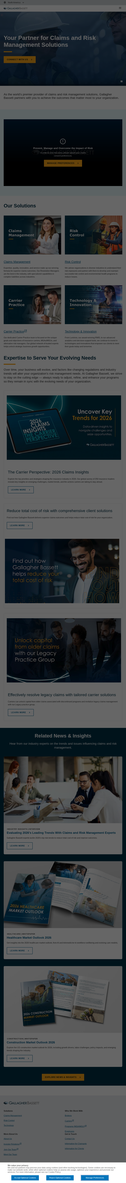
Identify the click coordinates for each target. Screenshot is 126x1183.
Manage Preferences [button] (95, 1178)
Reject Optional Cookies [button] (60, 1178)
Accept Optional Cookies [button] (25, 1178)
